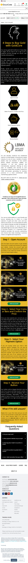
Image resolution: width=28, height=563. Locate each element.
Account (19, 5)
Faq (26, 465)
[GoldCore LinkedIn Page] (11, 494)
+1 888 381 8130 (6, 13)
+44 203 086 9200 (12, 479)
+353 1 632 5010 (14, 481)
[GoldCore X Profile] (6, 494)
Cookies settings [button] (6, 560)
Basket (22, 4)
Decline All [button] (21, 560)
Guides (21, 465)
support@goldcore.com (14, 11)
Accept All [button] (14, 560)
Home (2, 22)
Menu (26, 5)
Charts (15, 5)
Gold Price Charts (11, 465)
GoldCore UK (5, 488)
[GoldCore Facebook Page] (3, 494)
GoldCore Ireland (6, 490)
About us (14, 471)
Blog (2, 465)
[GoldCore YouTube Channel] (9, 494)
